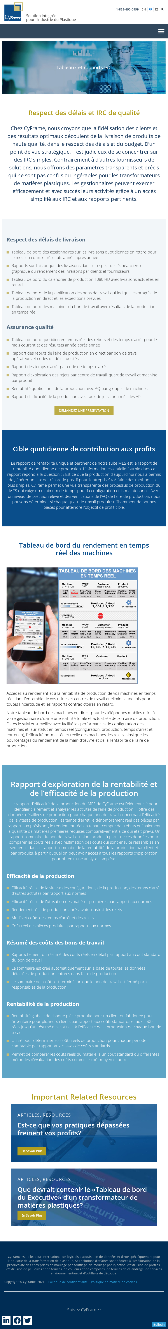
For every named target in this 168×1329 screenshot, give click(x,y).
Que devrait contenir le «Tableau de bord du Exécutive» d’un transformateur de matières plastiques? (82, 1197)
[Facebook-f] (17, 1320)
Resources (57, 1115)
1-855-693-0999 (127, 9)
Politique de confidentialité (68, 1282)
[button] (161, 31)
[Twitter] (27, 1320)
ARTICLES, (30, 1115)
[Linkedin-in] (6, 1320)
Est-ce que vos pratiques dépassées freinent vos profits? (74, 1128)
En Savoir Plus (31, 1151)
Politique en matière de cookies (114, 1282)
